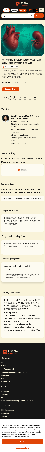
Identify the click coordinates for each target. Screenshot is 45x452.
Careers (4, 378)
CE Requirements (8, 369)
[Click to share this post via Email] (35, 97)
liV (2, 397)
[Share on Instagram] (30, 97)
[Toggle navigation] (41, 10)
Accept (22, 441)
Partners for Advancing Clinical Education (17, 401)
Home (3, 362)
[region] (22, 435)
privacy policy (23, 436)
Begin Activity (10, 89)
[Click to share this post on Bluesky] (25, 97)
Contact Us (5, 382)
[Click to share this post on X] (20, 97)
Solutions (4, 366)
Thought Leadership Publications (14, 372)
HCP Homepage (7, 410)
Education (5, 391)
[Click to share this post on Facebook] (10, 97)
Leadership (5, 375)
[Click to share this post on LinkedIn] (15, 97)
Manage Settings (22, 448)
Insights (4, 394)
